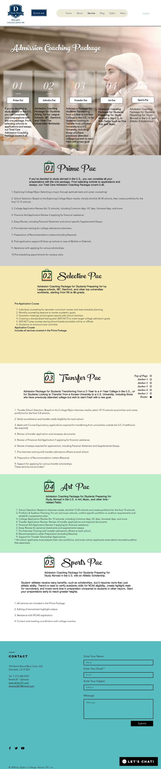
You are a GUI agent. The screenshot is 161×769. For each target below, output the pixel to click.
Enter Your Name (93, 656)
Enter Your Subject (94, 681)
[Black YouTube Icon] (23, 748)
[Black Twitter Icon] (16, 748)
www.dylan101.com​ (19, 682)
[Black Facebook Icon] (10, 748)
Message (89, 695)
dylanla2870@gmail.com (21, 685)
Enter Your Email (93, 668)
